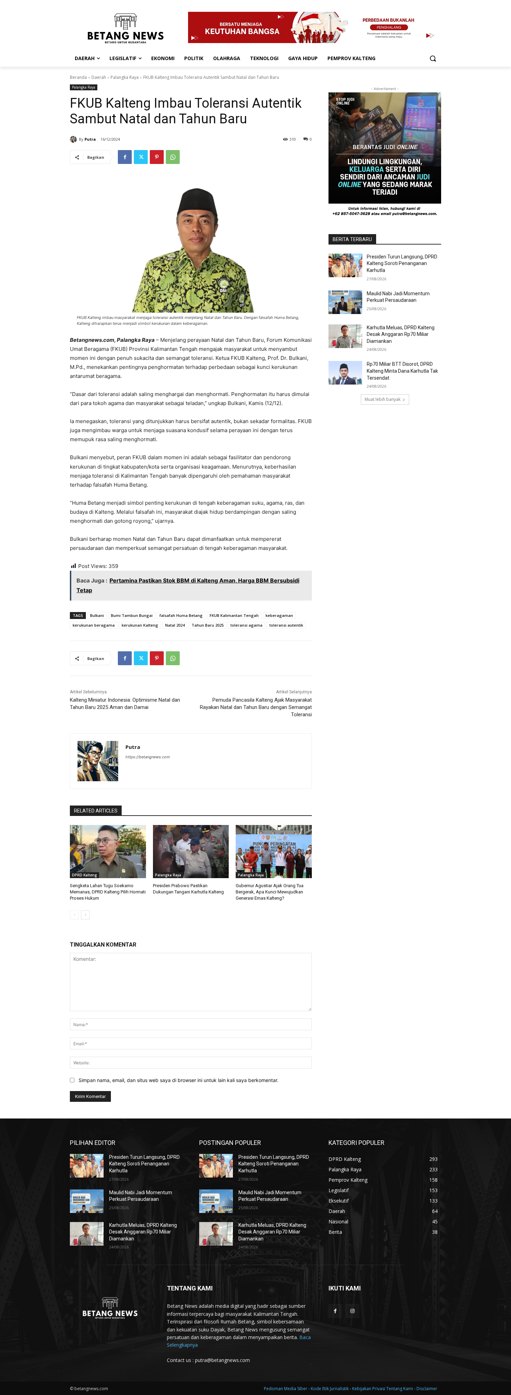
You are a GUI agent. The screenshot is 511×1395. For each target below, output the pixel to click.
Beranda (78, 77)
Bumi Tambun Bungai (132, 615)
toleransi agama (246, 625)
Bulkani (97, 615)
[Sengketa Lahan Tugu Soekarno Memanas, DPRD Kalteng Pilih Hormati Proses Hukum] (108, 851)
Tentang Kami (399, 1389)
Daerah (98, 77)
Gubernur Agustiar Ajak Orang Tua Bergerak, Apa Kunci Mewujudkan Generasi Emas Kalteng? (269, 892)
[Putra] (74, 139)
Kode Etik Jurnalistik (330, 1389)
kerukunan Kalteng (140, 625)
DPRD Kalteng (84, 875)
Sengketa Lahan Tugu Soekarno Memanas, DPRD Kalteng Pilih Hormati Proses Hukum (108, 892)
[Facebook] (125, 157)
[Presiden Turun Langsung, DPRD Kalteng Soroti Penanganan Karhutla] (345, 265)
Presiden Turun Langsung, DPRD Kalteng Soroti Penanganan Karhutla (402, 263)
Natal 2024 (175, 625)
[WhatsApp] (173, 157)
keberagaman (279, 615)
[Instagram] (352, 1311)
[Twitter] (141, 157)
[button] (432, 58)
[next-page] (85, 914)
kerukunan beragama (94, 625)
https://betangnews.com (147, 756)
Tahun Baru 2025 (208, 625)
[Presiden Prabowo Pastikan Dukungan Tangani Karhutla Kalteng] (191, 851)
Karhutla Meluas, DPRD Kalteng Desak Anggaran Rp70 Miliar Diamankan (401, 334)
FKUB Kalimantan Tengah (234, 615)
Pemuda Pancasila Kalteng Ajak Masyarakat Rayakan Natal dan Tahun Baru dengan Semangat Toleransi (256, 707)
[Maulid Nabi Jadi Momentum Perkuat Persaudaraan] (345, 302)
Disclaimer (426, 1389)
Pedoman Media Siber (286, 1389)
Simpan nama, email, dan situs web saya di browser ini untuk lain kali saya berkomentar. (178, 1080)
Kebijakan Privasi (369, 1389)
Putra (90, 139)
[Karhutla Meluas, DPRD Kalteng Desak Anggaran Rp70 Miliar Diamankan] (345, 336)
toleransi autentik (286, 625)
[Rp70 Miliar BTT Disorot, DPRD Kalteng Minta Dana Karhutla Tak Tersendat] (345, 373)
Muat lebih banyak (382, 399)
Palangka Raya (125, 77)
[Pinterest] (157, 157)
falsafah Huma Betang (181, 615)
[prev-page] (74, 914)
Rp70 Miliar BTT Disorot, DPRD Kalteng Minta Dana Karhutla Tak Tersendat (402, 370)
